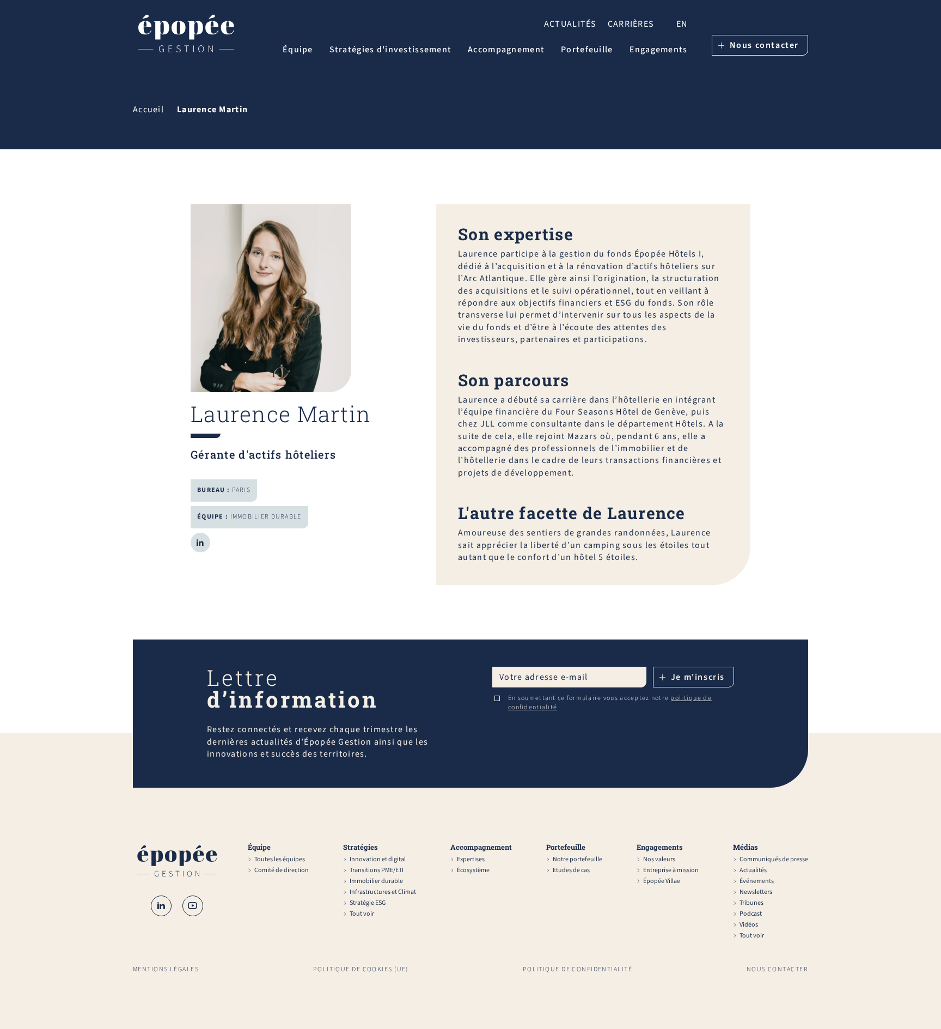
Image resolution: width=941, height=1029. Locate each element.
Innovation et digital (378, 859)
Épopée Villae (661, 881)
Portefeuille (587, 50)
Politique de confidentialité (577, 969)
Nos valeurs (659, 859)
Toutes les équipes (279, 859)
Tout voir (362, 914)
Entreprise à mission (671, 870)
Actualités (570, 24)
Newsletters (756, 892)
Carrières (631, 24)
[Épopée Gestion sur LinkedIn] (161, 906)
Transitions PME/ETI (377, 870)
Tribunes (751, 903)
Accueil (148, 109)
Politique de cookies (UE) (360, 969)
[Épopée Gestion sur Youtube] (193, 906)
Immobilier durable (376, 881)
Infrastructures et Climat (383, 892)
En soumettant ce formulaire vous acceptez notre (610, 703)
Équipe (298, 50)
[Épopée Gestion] (186, 35)
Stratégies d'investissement (390, 50)
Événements (757, 881)
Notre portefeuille (577, 859)
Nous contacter (764, 45)
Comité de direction (281, 870)
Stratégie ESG (368, 903)
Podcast (751, 914)
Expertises (471, 859)
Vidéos (749, 925)
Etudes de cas (571, 870)
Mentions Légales (166, 969)
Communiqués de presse (774, 859)
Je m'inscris (698, 677)
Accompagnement (506, 50)
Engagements (659, 50)
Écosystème (473, 870)
